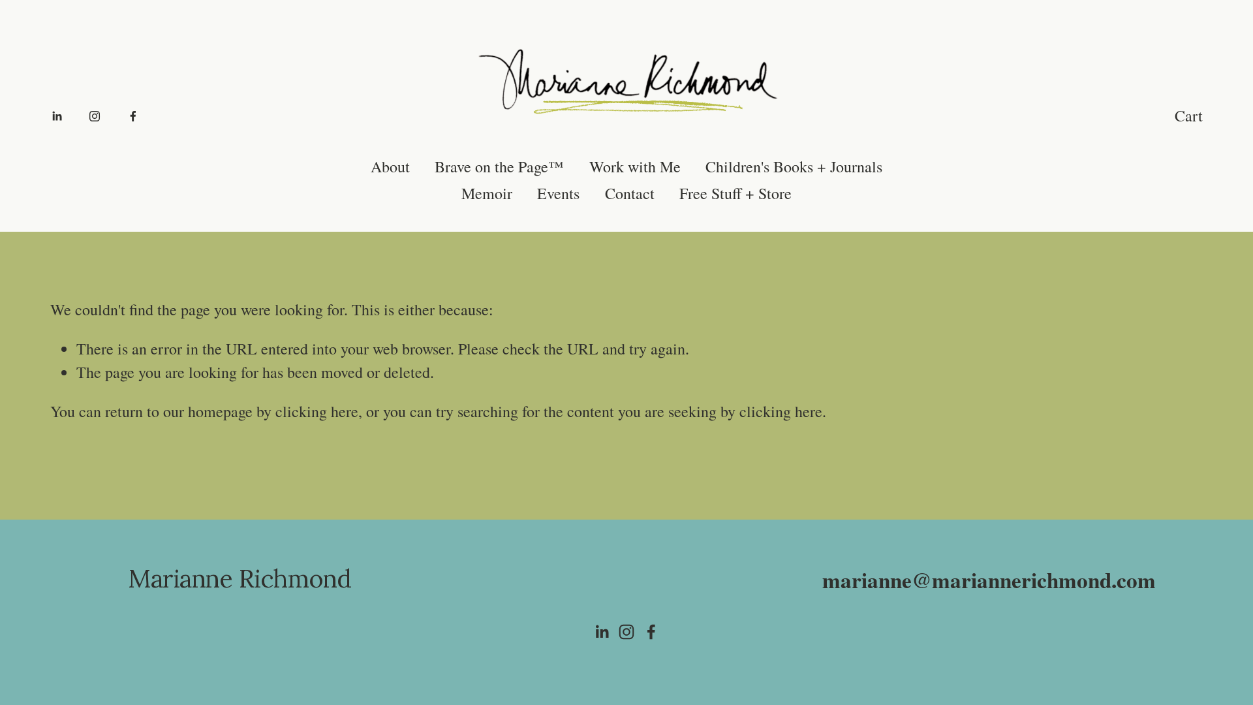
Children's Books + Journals (793, 166)
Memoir (486, 193)
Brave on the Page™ (499, 166)
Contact (630, 193)
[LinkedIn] (56, 115)
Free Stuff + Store (735, 193)
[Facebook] (133, 115)
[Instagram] (94, 115)
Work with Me (635, 166)
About (390, 166)
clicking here (316, 411)
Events (558, 193)
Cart (1189, 115)
